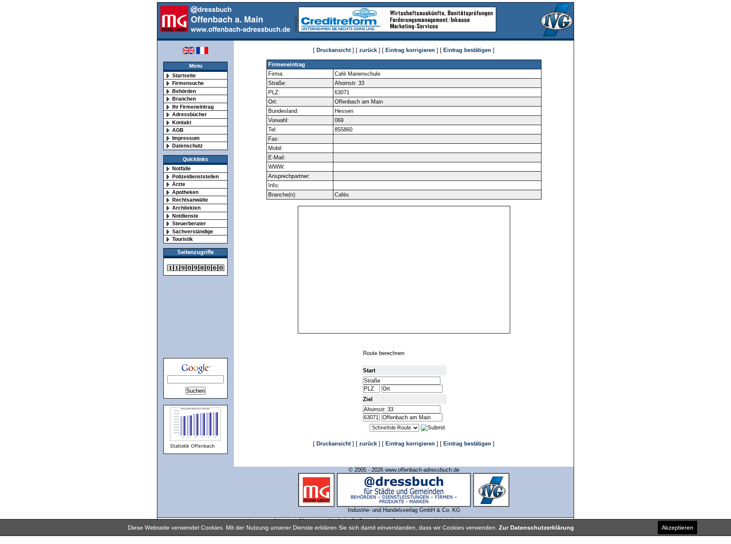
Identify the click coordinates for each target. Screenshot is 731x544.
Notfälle (181, 168)
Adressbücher (189, 114)
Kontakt (181, 122)
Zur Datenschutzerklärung (536, 527)
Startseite (184, 75)
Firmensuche (188, 83)
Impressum (186, 138)
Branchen (184, 98)
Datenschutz (187, 145)
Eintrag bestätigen (467, 50)
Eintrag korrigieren (410, 50)
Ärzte (178, 184)
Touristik (182, 239)
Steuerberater (189, 223)
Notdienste (185, 216)
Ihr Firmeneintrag (193, 106)
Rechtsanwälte (190, 199)
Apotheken (185, 192)
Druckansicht (333, 50)
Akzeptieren (677, 527)
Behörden (184, 91)
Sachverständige (192, 231)
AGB (178, 130)
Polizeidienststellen (195, 176)
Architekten (186, 207)
